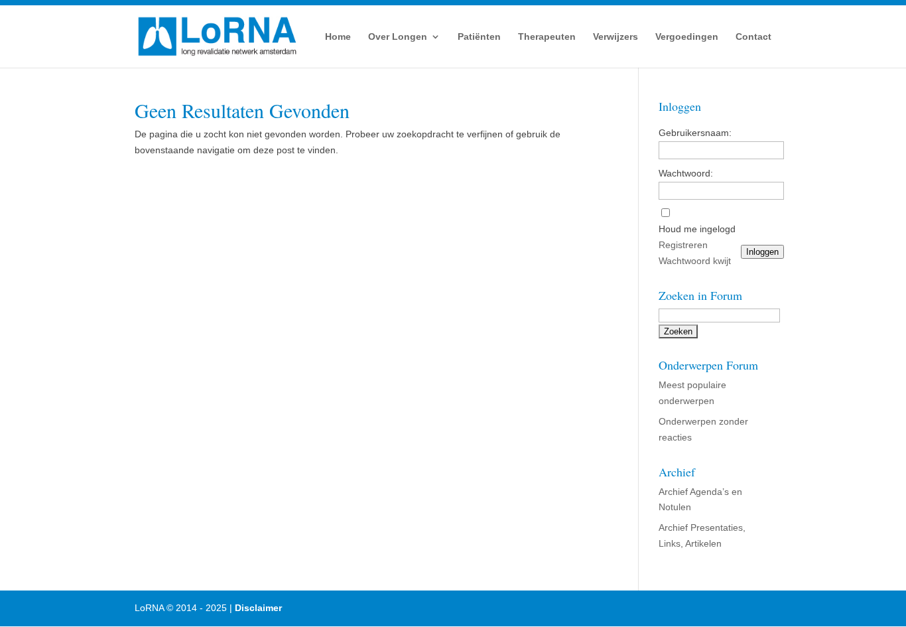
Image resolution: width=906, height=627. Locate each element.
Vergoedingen (686, 37)
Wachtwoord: (686, 173)
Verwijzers (615, 37)
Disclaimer (258, 607)
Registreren (683, 245)
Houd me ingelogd (697, 229)
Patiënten (479, 37)
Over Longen (397, 37)
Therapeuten (547, 37)
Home (338, 37)
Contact (753, 37)
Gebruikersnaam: (695, 132)
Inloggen (762, 252)
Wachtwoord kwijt (695, 260)
